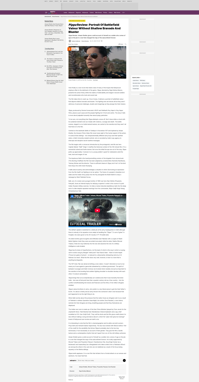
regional (76, 376)
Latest (65, 12)
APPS (111, 1)
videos (95, 376)
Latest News (136, 80)
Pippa (120, 376)
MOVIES (65, 1)
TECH (94, 1)
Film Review (122, 378)
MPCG (124, 1)
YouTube (95, 80)
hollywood (80, 376)
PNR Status (142, 80)
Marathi (129, 1)
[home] (52, 12)
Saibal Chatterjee (76, 41)
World (51, 1)
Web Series (117, 12)
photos (92, 376)
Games (99, 1)
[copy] (125, 44)
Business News (145, 83)
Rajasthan (118, 1)
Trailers (92, 12)
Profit (56, 1)
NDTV (46, 1)
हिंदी (61, 1)
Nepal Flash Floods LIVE (145, 85)
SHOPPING (105, 1)
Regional (78, 12)
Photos (105, 12)
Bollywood (71, 12)
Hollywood (85, 12)
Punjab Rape (136, 88)
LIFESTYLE (82, 1)
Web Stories (98, 12)
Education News (137, 83)
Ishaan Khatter (122, 377)
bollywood (70, 376)
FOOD (76, 1)
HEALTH (89, 1)
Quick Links (135, 77)
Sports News (136, 85)
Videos (110, 12)
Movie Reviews (85, 41)
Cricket (71, 1)
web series (87, 376)
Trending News (49, 48)
